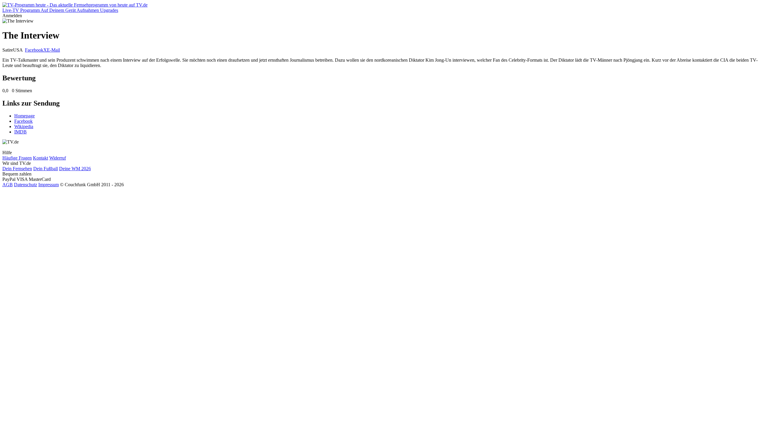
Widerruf (57, 157)
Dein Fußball (45, 168)
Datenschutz (25, 184)
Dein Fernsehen (17, 168)
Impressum (48, 184)
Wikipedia (23, 126)
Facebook (34, 49)
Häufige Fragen (17, 157)
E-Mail (53, 49)
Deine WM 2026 (75, 168)
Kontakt (40, 157)
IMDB (20, 131)
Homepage (24, 115)
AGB (7, 184)
